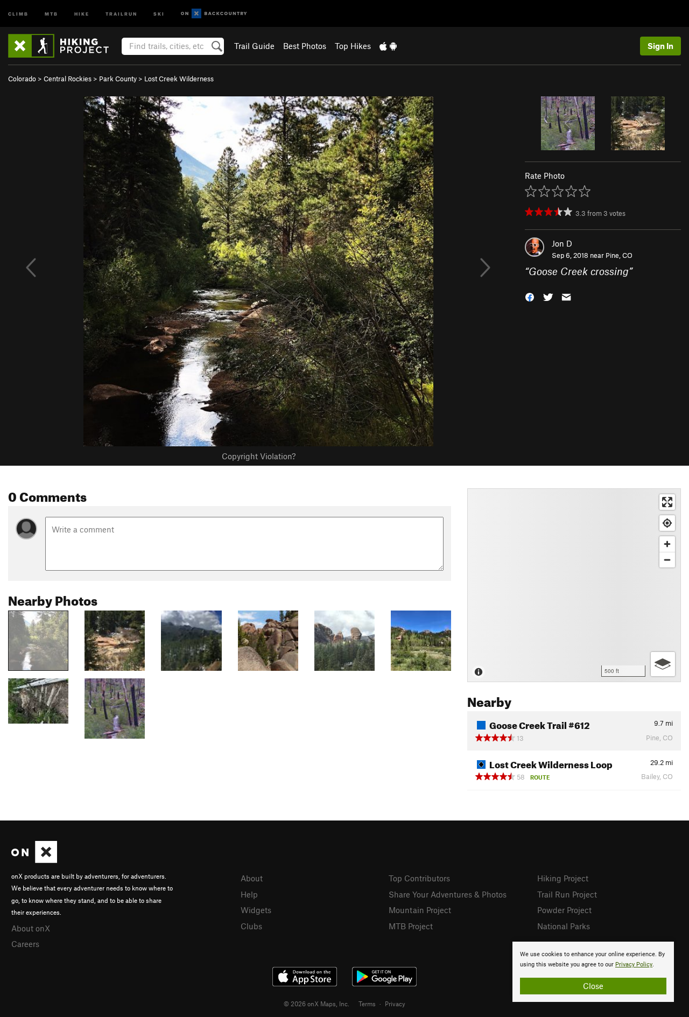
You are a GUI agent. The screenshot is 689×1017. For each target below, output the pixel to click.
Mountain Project (420, 910)
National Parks (563, 926)
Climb (18, 13)
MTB (51, 13)
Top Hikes (353, 46)
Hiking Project (562, 878)
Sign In (660, 46)
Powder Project (564, 910)
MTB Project (411, 926)
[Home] (63, 46)
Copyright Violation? (259, 456)
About (252, 878)
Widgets (256, 910)
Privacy (395, 1003)
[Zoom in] (667, 544)
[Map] (574, 585)
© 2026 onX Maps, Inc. (316, 1003)
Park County (118, 78)
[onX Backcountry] (214, 14)
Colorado (22, 78)
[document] (593, 971)
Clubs (251, 926)
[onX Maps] (34, 860)
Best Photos (304, 46)
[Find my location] (667, 523)
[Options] (663, 664)
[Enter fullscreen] (667, 502)
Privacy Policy (633, 964)
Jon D (562, 243)
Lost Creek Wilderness (179, 78)
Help (249, 894)
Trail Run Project (567, 894)
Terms (367, 1003)
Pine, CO (619, 255)
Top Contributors (419, 878)
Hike (81, 13)
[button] (530, 296)
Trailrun (121, 13)
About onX (30, 928)
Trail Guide (254, 46)
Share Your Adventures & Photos (448, 894)
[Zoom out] (667, 559)
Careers (25, 944)
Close (593, 986)
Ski (159, 13)
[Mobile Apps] (388, 46)
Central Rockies (68, 78)
